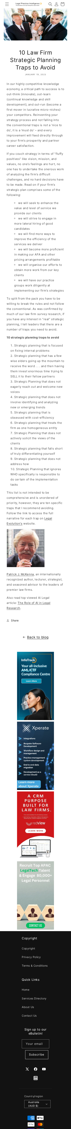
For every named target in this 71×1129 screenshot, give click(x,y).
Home (25, 989)
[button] (7, 4)
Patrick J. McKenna (20, 574)
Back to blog (38, 637)
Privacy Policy (31, 957)
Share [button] (15, 620)
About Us (28, 1007)
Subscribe (36, 1054)
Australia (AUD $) (33, 1104)
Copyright (28, 948)
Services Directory (34, 998)
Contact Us (29, 1015)
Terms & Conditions (35, 965)
